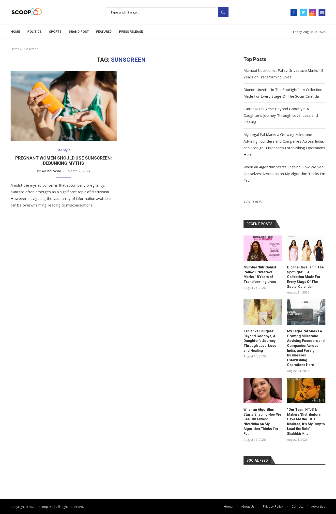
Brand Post (79, 31)
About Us (248, 506)
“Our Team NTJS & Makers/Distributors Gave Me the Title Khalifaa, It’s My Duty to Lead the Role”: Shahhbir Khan (306, 422)
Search (223, 12)
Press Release (131, 31)
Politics (34, 31)
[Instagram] (312, 12)
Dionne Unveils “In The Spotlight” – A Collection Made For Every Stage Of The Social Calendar (305, 276)
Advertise (318, 506)
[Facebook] (293, 12)
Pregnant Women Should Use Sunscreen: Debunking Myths (63, 160)
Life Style (63, 150)
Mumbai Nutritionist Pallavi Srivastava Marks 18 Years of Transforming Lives (260, 274)
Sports (55, 31)
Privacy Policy (273, 506)
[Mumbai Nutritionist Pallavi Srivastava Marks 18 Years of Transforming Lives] (263, 248)
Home (15, 31)
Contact (297, 506)
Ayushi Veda (51, 171)
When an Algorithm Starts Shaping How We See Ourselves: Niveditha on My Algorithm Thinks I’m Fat (284, 173)
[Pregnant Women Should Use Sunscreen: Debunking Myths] (64, 106)
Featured (104, 31)
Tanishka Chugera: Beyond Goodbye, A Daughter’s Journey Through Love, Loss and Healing (281, 115)
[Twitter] (303, 12)
